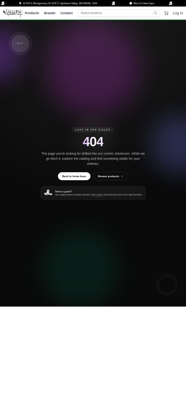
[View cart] (166, 13)
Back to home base (74, 176)
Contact (66, 13)
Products (32, 13)
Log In (178, 13)
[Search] (155, 13)
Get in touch (97, 194)
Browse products (108, 176)
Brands (49, 13)
